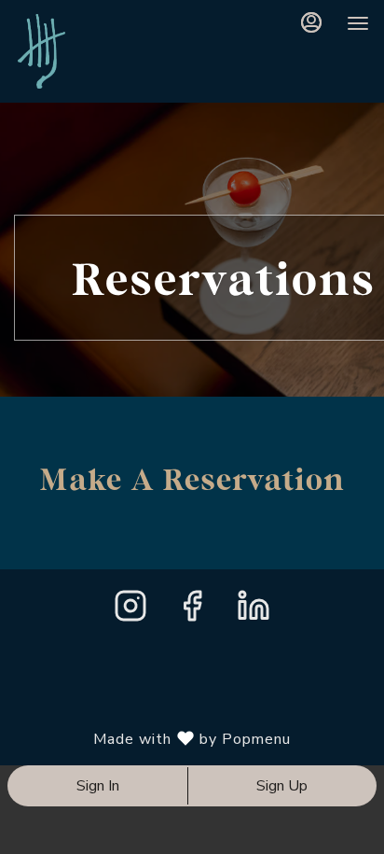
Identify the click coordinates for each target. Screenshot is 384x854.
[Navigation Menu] (357, 23)
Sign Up (282, 786)
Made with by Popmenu (152, 738)
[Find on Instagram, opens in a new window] (130, 612)
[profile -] (311, 22)
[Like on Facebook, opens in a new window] (192, 612)
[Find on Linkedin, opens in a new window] (253, 612)
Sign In (97, 786)
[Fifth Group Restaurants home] (108, 51)
